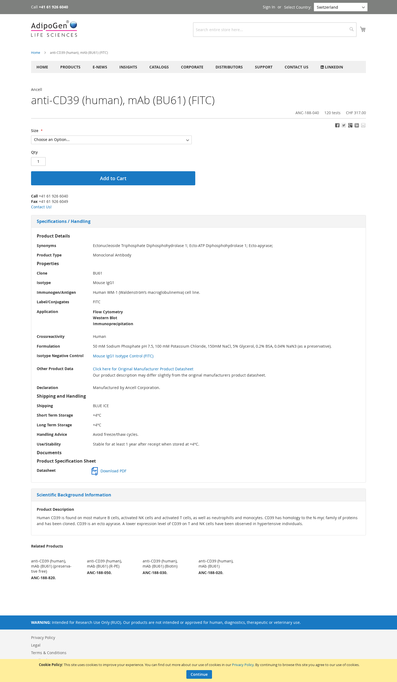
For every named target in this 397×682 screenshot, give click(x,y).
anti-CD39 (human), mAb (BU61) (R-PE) (104, 563)
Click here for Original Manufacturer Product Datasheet (143, 368)
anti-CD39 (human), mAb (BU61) (215, 563)
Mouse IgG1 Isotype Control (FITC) (123, 355)
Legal (36, 645)
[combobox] (274, 29)
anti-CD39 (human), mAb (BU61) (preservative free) (51, 566)
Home (35, 52)
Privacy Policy (243, 664)
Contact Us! (41, 206)
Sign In (269, 6)
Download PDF (113, 470)
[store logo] (54, 28)
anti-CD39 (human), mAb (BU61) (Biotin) (160, 563)
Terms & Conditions (48, 652)
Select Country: (297, 7)
